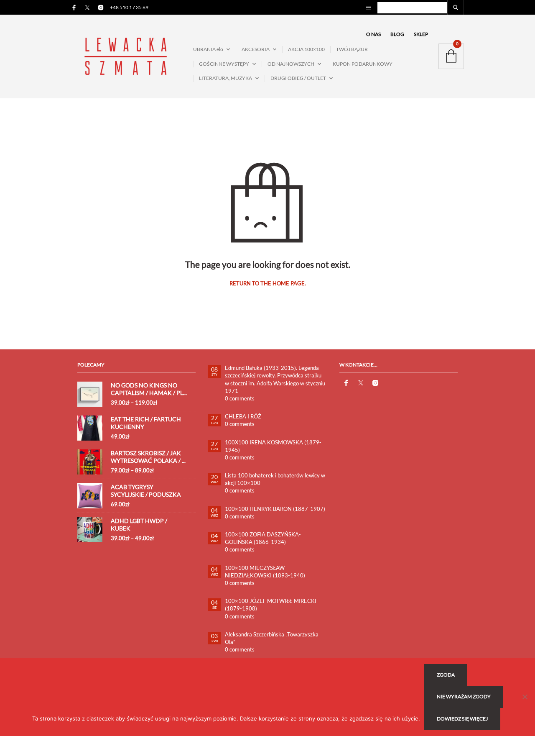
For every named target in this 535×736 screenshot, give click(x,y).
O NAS (373, 34)
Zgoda (446, 675)
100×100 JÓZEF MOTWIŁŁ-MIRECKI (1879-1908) (270, 605)
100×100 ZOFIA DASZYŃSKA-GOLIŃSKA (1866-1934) (263, 538)
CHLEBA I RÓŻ (243, 416)
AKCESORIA (256, 49)
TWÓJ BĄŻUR (352, 49)
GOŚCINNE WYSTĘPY (224, 64)
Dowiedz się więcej (462, 718)
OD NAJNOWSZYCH (291, 64)
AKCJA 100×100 (306, 49)
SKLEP (421, 34)
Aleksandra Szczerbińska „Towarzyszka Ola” (271, 638)
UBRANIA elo (208, 49)
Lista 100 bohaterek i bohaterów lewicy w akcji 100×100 (275, 479)
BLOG (397, 34)
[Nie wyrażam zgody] (524, 696)
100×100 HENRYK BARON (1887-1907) (275, 508)
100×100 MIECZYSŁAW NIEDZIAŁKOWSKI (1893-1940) (265, 571)
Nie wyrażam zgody (464, 696)
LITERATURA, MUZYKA (225, 78)
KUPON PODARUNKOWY (362, 64)
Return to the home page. (267, 283)
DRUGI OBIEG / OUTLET (298, 78)
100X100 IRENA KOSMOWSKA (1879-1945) (273, 446)
